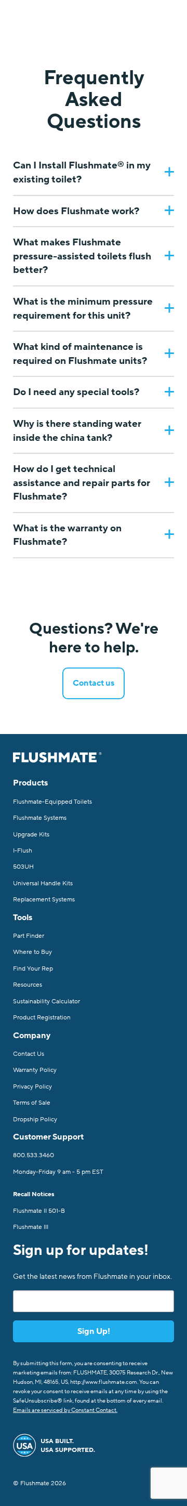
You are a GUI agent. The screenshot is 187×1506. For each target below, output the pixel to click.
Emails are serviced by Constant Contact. (65, 1410)
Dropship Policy (35, 1119)
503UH (23, 866)
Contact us (93, 683)
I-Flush (22, 850)
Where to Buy (32, 952)
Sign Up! (93, 1331)
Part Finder (28, 936)
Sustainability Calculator (46, 1001)
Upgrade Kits (31, 834)
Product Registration (42, 1017)
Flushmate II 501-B (39, 1211)
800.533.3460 (33, 1155)
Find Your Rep (33, 968)
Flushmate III (30, 1227)
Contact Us (28, 1054)
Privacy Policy (32, 1086)
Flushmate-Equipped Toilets (52, 801)
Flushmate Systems (39, 818)
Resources (27, 984)
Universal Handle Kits (43, 883)
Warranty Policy (35, 1070)
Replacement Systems (44, 899)
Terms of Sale (31, 1102)
